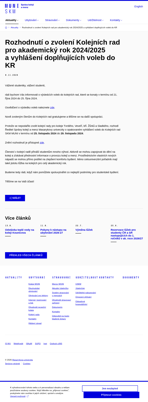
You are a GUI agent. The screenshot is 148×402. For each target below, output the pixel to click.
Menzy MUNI (58, 284)
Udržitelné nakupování (85, 292)
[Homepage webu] (19, 8)
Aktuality (13, 277)
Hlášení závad (34, 323)
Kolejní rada (33, 314)
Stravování (61, 277)
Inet (45, 343)
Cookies (26, 363)
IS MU (8, 343)
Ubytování (36, 277)
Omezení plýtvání (83, 297)
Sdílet (16, 198)
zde (52, 107)
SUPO (38, 343)
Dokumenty (57, 307)
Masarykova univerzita (22, 360)
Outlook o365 (56, 343)
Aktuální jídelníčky (60, 288)
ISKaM (29, 343)
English (138, 6)
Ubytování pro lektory (38, 295)
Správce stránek (12, 363)
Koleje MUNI (34, 284)
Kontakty (32, 319)
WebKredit (18, 343)
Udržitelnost (86, 277)
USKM (78, 284)
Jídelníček (80, 288)
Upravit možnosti (17, 396)
